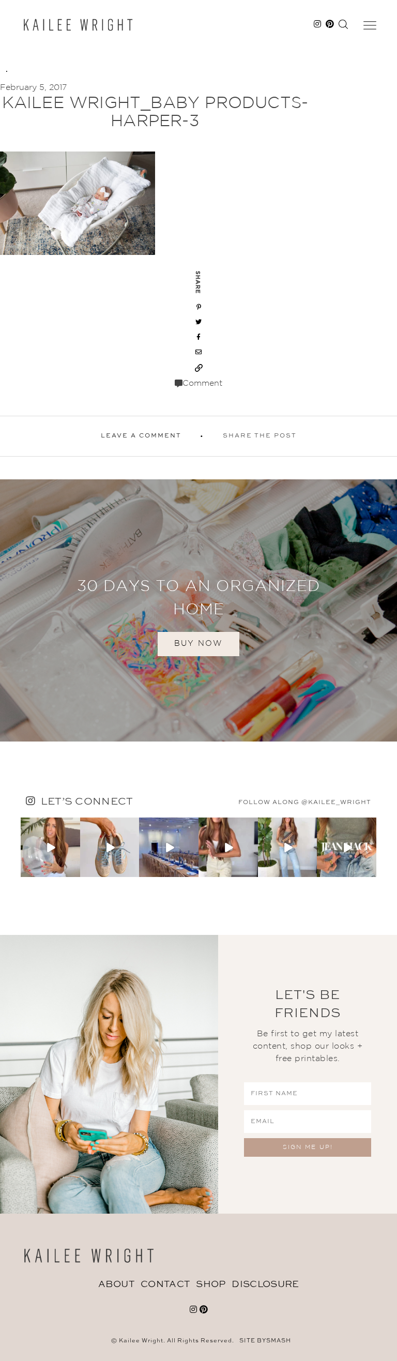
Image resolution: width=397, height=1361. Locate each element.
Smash (278, 1341)
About (116, 1284)
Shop (210, 1284)
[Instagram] (74, 870)
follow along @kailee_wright (304, 802)
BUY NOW (198, 643)
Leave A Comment (141, 436)
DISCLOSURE (265, 1284)
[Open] (50, 847)
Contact (165, 1284)
